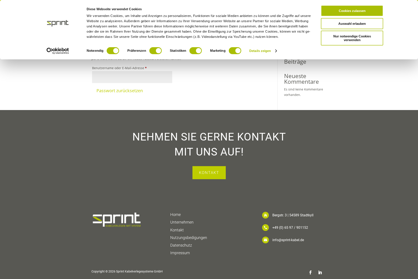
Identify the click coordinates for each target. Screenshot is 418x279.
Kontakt (209, 172)
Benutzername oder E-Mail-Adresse (122, 68)
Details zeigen (260, 51)
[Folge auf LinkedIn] (320, 272)
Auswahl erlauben (352, 23)
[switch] (155, 50)
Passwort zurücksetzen (119, 91)
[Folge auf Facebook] (310, 272)
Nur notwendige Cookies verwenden (352, 38)
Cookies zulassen (352, 11)
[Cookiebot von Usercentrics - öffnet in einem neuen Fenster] (58, 51)
